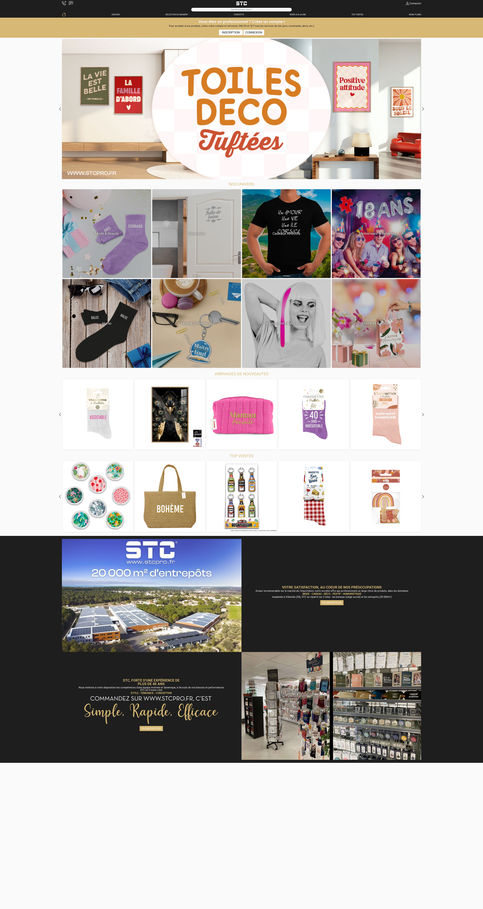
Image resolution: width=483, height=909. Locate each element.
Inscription (231, 32)
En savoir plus (331, 602)
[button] (64, 3)
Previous (60, 109)
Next (423, 109)
